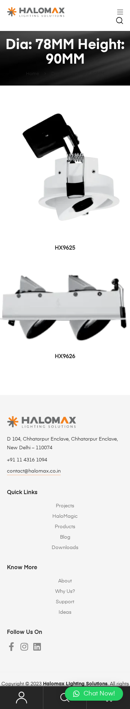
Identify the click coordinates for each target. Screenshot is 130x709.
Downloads (65, 547)
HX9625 (65, 248)
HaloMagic (65, 516)
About (65, 581)
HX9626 (65, 357)
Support (65, 601)
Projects (65, 505)
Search (65, 697)
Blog (65, 537)
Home (32, 74)
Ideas (65, 612)
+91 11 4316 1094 (27, 460)
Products (65, 526)
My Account (21, 697)
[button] (94, 694)
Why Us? (65, 591)
